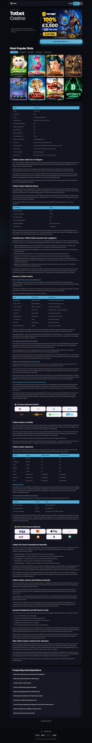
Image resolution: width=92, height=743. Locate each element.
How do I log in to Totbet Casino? (22, 683)
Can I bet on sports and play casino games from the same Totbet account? (33, 704)
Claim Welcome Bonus (60, 41)
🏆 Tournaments (48, 52)
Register (76, 3)
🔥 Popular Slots (14, 52)
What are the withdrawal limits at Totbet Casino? (27, 691)
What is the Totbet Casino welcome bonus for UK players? (29, 674)
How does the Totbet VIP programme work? (25, 700)
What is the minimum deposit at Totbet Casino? (26, 678)
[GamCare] (37, 735)
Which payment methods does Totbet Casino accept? (28, 696)
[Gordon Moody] (54, 735)
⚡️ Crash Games (39, 52)
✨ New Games (22, 52)
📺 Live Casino (30, 52)
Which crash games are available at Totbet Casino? (27, 709)
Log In (70, 3)
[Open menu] (81, 3)
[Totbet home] (13, 3)
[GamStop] (43, 735)
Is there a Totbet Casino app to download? (25, 687)
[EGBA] (48, 735)
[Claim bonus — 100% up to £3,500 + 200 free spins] (61, 23)
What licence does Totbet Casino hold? (24, 713)
